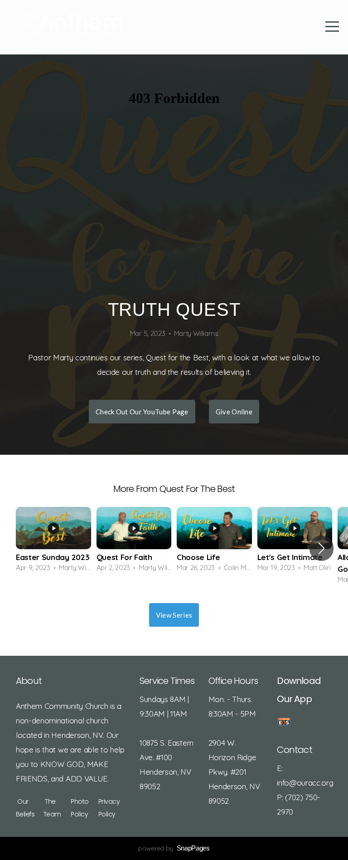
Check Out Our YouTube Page (142, 412)
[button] (321, 548)
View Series (174, 615)
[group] (53, 542)
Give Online (234, 412)
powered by (173, 848)
